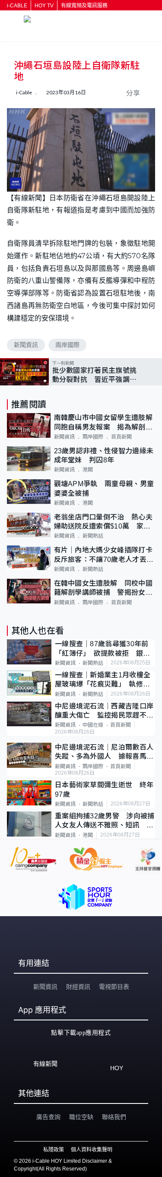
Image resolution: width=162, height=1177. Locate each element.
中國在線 (93, 725)
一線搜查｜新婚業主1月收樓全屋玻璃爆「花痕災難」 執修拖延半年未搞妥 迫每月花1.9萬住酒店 (102, 680)
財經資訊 (78, 987)
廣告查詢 (48, 1117)
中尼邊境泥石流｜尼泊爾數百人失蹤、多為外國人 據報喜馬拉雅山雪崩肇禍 (104, 752)
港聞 (88, 470)
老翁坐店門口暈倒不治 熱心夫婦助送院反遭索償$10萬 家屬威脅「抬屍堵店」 (103, 522)
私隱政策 (53, 1150)
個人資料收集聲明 (91, 1150)
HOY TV (44, 6)
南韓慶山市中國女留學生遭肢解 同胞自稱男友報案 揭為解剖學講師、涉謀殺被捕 (105, 423)
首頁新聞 (121, 437)
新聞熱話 (93, 536)
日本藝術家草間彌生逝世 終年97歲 (104, 789)
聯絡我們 (114, 1117)
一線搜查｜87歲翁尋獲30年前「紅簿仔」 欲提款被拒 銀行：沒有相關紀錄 (102, 649)
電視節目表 (114, 987)
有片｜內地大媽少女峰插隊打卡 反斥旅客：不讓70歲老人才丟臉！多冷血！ (105, 555)
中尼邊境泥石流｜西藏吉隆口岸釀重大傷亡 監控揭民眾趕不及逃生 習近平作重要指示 (104, 711)
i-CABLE (17, 6)
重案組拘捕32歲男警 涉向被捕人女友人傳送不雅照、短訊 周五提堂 (105, 821)
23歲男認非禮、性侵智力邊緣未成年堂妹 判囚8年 (104, 455)
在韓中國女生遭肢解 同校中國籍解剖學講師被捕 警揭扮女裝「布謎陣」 (103, 588)
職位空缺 (81, 1117)
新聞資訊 (26, 345)
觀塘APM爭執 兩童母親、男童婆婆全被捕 (104, 488)
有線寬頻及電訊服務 (84, 6)
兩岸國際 (67, 345)
